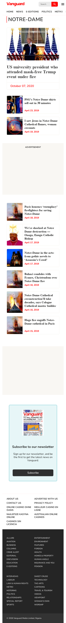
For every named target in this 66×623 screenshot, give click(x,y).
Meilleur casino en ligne (46, 509)
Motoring (11, 590)
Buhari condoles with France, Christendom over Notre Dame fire (41, 277)
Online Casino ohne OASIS (19, 509)
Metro (59, 11)
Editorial (11, 555)
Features (39, 545)
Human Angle (41, 559)
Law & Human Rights (17, 583)
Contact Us (14, 503)
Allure (10, 538)
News (19, 11)
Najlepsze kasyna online (17, 516)
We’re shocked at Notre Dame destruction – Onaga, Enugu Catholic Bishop (39, 233)
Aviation (11, 541)
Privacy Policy (43, 503)
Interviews (12, 576)
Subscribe (33, 473)
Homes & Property (43, 555)
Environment (41, 541)
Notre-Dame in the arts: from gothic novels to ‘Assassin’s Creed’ (39, 256)
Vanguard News (16, 4)
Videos (37, 594)
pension (38, 566)
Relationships (14, 597)
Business (11, 545)
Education (12, 563)
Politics (47, 11)
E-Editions (32, 11)
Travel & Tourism (43, 590)
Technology (40, 580)
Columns (11, 548)
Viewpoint (39, 597)
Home (10, 11)
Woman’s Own (41, 601)
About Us (12, 498)
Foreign (38, 548)
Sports (10, 604)
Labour (11, 580)
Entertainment (42, 538)
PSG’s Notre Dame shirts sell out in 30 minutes (40, 100)
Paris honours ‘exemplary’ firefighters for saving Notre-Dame (41, 210)
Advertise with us (46, 498)
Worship (38, 604)
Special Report (14, 601)
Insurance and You (44, 563)
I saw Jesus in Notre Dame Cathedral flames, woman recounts (41, 124)
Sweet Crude (41, 576)
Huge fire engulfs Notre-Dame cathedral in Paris (40, 321)
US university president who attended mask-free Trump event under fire (32, 71)
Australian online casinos (46, 516)
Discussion (12, 559)
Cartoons (39, 587)
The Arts (38, 583)
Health (38, 552)
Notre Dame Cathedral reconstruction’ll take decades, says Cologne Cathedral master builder (40, 300)
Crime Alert (13, 552)
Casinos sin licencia (14, 523)
